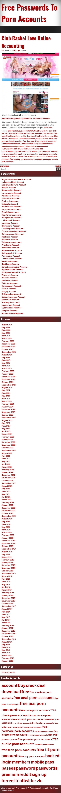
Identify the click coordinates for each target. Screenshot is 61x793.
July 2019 (6, 554)
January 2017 (7, 628)
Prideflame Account (10, 245)
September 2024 (9, 385)
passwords (46, 768)
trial (19, 780)
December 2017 (8, 598)
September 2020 (9, 516)
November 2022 (8, 445)
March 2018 (6, 590)
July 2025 (6, 357)
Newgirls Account (9, 311)
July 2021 (6, 489)
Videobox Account (10, 239)
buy (21, 685)
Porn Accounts (8, 672)
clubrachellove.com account (36, 146)
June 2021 (6, 491)
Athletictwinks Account (12, 250)
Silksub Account (9, 289)
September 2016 (9, 639)
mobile (37, 762)
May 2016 (6, 650)
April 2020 (6, 530)
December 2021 (8, 475)
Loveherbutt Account (11, 305)
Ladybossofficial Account (13, 182)
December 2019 (8, 541)
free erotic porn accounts (21, 723)
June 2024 (6, 393)
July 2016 (6, 645)
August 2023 (7, 420)
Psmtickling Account (11, 256)
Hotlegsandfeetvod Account (14, 272)
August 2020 (7, 519)
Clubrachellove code (27, 139)
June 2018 (6, 582)
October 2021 (7, 481)
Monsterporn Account (11, 215)
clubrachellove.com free (33, 149)
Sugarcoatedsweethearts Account (16, 179)
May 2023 (6, 429)
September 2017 (9, 606)
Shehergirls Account (11, 302)
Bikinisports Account (11, 226)
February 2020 (8, 535)
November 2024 (8, 379)
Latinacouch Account (11, 220)
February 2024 (8, 404)
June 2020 (6, 524)
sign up (39, 774)
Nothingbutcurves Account (13, 297)
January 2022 (7, 472)
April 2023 (6, 431)
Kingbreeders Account (11, 190)
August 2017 (7, 609)
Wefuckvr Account (9, 283)
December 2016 (8, 631)
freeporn (22, 51)
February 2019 (8, 560)
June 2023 (6, 426)
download (11, 691)
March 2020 (6, 532)
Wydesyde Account (10, 275)
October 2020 (7, 513)
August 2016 (7, 642)
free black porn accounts (24, 154)
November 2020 (8, 511)
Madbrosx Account (10, 237)
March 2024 (6, 401)
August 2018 (7, 576)
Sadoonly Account (10, 204)
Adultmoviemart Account (12, 313)
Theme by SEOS (7, 790)
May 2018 (6, 584)
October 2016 (7, 636)
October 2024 (7, 382)
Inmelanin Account (10, 223)
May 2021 (6, 494)
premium (10, 774)
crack (31, 685)
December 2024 (8, 377)
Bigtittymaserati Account (12, 270)
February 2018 (8, 593)
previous (4, 166)
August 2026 (7, 325)
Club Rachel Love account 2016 (20, 131)
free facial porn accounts (43, 723)
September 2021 (9, 483)
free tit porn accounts (42, 159)
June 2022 (6, 459)
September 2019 (9, 549)
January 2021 (7, 505)
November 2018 (8, 568)
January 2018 (7, 595)
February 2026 (8, 341)
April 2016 (6, 653)
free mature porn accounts (35, 157)
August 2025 (7, 355)
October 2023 (7, 415)
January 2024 (7, 407)
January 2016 (7, 661)
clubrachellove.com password (38, 151)
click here (48, 128)
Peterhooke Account (10, 196)
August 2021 (7, 486)
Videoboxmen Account (12, 242)
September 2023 (9, 418)
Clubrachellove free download (22, 141)
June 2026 (6, 330)
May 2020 (6, 527)
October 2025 (7, 349)
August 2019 (7, 552)
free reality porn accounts (44, 744)
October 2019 (7, 546)
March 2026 (6, 338)
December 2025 (8, 344)
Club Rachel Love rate (44, 136)
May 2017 (6, 617)
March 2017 (6, 623)
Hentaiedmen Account (11, 286)
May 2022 (6, 461)
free (25, 691)
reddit (25, 774)
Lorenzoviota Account (11, 193)
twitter (30, 780)
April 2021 (6, 497)
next (58, 166)
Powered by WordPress (49, 788)
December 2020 (8, 508)
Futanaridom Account (11, 209)
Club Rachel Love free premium (29, 133)
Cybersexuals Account (11, 308)
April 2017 (6, 620)
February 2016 (8, 658)
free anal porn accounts (33, 698)
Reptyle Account (9, 187)
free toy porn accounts (32, 756)
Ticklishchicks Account (12, 259)
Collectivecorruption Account (14, 267)
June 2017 (6, 614)
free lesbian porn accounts (12, 157)
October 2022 (7, 448)
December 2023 (8, 409)
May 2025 (6, 363)
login (6, 762)
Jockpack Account (10, 281)
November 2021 (8, 478)
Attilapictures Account (11, 218)
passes (8, 768)
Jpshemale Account (10, 300)
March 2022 (6, 467)
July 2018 (6, 579)
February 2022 (8, 470)
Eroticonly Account (10, 201)
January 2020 (7, 538)
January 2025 (7, 374)
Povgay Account (9, 291)
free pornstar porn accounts (21, 159)
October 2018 (7, 571)
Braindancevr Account (11, 207)
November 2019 (8, 543)
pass (49, 762)
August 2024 (7, 388)
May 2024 (6, 396)
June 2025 (6, 360)
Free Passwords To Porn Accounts (29, 13)
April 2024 (6, 398)
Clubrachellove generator (45, 141)
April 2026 (6, 336)
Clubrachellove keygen (30, 144)
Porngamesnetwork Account (14, 231)
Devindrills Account (10, 198)
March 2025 (6, 368)
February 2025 (8, 371)
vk (39, 780)
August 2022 (7, 453)
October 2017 (7, 604)
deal (41, 685)
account (9, 685)
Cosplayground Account (12, 229)
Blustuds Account (9, 278)
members (21, 762)
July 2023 (6, 423)
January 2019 (7, 562)
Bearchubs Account (10, 248)
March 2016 (6, 656)
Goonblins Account (10, 212)
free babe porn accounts (35, 710)
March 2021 (6, 500)
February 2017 (8, 625)
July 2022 (6, 456)
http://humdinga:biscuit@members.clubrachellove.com (26, 119)
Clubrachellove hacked (11, 144)
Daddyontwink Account (12, 253)
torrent (8, 780)
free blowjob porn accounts (46, 154)
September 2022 (9, 450)
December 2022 (8, 442)
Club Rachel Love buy (43, 131)
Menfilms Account (9, 261)
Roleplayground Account (12, 234)
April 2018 (6, 587)
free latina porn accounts (43, 731)
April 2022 (6, 464)
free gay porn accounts (31, 727)
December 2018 (8, 565)
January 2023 (7, 440)
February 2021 (8, 502)
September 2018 (9, 573)
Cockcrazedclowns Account (14, 185)
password (25, 768)
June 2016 (6, 647)
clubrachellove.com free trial (13, 151)
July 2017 (6, 612)
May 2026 (6, 333)
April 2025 (6, 366)
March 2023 (6, 434)
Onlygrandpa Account (11, 294)
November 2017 (8, 601)
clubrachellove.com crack (12, 149)
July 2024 (6, 390)
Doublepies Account (10, 264)
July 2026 (6, 327)
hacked (52, 756)
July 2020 (6, 521)
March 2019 (6, 557)
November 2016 (8, 634)
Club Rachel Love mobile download (20, 136)
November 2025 (8, 346)
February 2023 (8, 437)
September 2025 (9, 352)
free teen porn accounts (19, 750)
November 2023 (8, 412)
